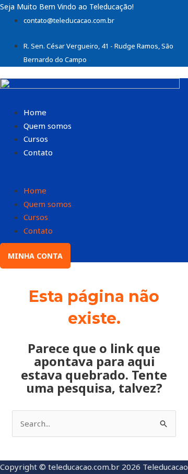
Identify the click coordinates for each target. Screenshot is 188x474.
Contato (38, 152)
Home (35, 112)
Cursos (36, 138)
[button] (94, 178)
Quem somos (48, 125)
